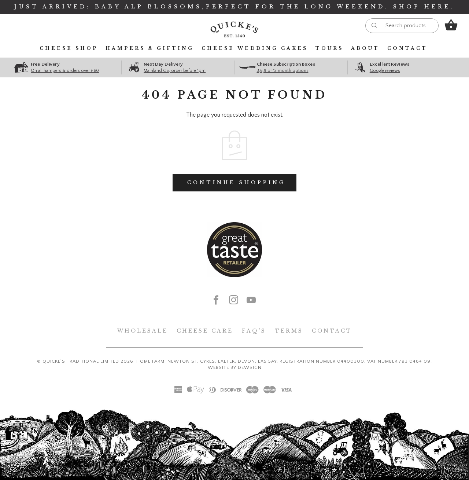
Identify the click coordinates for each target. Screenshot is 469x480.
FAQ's (254, 330)
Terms (289, 330)
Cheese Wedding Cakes (255, 48)
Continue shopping (236, 182)
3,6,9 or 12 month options (283, 70)
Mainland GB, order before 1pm (175, 70)
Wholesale (142, 330)
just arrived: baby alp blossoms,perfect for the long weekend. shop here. (234, 6)
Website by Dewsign (235, 367)
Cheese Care (205, 330)
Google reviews (385, 70)
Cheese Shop (69, 48)
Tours (329, 48)
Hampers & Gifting (150, 48)
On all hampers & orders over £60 (65, 70)
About (365, 48)
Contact (407, 48)
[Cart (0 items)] (451, 25)
